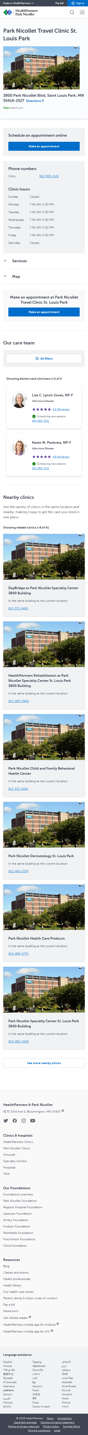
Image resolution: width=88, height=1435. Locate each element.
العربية (6, 1398)
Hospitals (9, 1167)
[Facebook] (14, 1122)
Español (7, 1361)
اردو (64, 1366)
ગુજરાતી (66, 1361)
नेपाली (65, 1374)
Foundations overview (18, 1194)
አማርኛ (36, 1374)
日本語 (36, 1394)
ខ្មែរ (33, 1382)
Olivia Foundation (15, 1245)
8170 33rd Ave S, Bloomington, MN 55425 (32, 1111)
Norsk (65, 1398)
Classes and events (16, 1272)
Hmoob (7, 1366)
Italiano (66, 1370)
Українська (38, 1366)
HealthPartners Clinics (18, 1142)
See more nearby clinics (44, 1063)
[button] (77, 3)
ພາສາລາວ (8, 1390)
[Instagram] (23, 1122)
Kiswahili (67, 1394)
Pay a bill (9, 1304)
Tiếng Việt (9, 1370)
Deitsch (7, 1394)
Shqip (35, 1402)
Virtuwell (9, 1154)
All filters (46, 358)
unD (34, 1378)
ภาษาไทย (67, 1378)
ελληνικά (67, 1382)
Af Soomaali (10, 1382)
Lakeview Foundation (17, 1213)
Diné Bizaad (69, 1386)
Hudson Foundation (16, 1226)
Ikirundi (66, 1390)
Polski (35, 1390)
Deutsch (37, 1386)
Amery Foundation (15, 1220)
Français (8, 1402)
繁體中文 (8, 1374)
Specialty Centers (15, 1161)
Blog (6, 1266)
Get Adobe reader (15, 1317)
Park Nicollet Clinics (16, 1148)
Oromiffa (37, 1370)
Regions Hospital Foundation (22, 1207)
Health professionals (17, 1279)
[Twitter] (5, 1122)
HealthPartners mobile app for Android (29, 1324)
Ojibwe (66, 1402)
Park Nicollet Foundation (20, 1200)
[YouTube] (32, 1122)
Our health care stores (18, 1291)
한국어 (7, 1406)
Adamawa (9, 1386)
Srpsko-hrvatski (41, 1406)
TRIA (6, 1174)
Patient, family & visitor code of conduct (30, 1298)
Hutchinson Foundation (19, 1239)
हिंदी (34, 1398)
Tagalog (36, 1361)
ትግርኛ (65, 1406)
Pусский (8, 1378)
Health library (12, 1285)
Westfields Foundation (18, 1232)
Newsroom (11, 1311)
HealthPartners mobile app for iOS (26, 1331)
